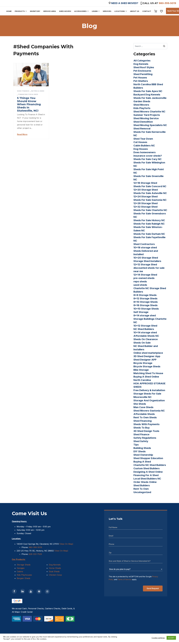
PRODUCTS (20, 11)
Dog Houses (140, 148)
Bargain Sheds (23, 578)
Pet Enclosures (142, 70)
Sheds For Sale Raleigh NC (149, 223)
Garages (20, 568)
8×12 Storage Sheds (145, 298)
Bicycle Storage (142, 363)
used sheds (140, 284)
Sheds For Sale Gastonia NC (150, 199)
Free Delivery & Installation (149, 390)
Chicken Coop (55, 575)
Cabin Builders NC (144, 145)
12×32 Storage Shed (145, 206)
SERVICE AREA (49, 11)
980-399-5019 (167, 3)
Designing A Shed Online (148, 471)
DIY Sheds (139, 451)
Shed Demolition (143, 121)
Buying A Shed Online (146, 376)
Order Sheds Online (145, 482)
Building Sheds (142, 448)
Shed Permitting (142, 74)
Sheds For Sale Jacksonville (149, 98)
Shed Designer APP (144, 359)
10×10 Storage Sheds (146, 308)
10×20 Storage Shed (145, 257)
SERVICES (107, 11)
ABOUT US (134, 11)
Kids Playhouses (24, 575)
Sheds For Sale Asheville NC (150, 193)
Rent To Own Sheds (145, 417)
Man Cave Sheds (143, 407)
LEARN (95, 11)
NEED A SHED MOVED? (124, 3)
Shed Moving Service (146, 118)
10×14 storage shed (145, 332)
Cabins (20, 571)
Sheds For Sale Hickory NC (149, 220)
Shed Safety (140, 441)
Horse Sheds (55, 568)
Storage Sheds (23, 564)
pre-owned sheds (144, 278)
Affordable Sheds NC (146, 335)
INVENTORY (35, 11)
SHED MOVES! (65, 11)
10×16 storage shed (145, 247)
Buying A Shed (37, 91)
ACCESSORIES (80, 11)
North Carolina (142, 380)
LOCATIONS (119, 11)
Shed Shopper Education (148, 458)
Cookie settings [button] (158, 638)
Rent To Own (141, 488)
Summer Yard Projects (146, 114)
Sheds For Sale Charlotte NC (150, 210)
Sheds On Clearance (145, 339)
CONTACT (146, 11)
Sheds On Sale (142, 342)
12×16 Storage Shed (145, 182)
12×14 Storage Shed (145, 274)
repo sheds (140, 281)
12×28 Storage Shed (145, 203)
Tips (136, 444)
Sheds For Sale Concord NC (149, 186)
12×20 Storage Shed (145, 189)
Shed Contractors (144, 244)
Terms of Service (125, 579)
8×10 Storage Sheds (145, 301)
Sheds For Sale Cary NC (147, 159)
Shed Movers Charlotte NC (149, 111)
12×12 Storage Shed (145, 264)
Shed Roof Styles (143, 67)
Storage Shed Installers (147, 261)
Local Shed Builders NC (147, 478)
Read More (22, 134)
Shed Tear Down (143, 138)
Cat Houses (140, 142)
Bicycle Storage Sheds (146, 366)
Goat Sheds (54, 571)
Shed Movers (141, 104)
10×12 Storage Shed (145, 325)
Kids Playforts (141, 108)
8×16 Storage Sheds (145, 305)
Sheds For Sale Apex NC (147, 91)
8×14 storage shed (144, 315)
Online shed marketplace (148, 352)
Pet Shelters (140, 81)
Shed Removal (141, 128)
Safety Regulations (144, 437)
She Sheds (139, 403)
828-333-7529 (35, 554)
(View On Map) (66, 544)
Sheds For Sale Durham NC (149, 233)
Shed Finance (23, 91)
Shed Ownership (143, 454)
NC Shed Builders (143, 329)
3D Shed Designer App (146, 356)
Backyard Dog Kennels (146, 94)
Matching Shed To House (148, 373)
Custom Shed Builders (146, 468)
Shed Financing (142, 420)
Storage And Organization (149, 400)
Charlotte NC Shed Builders (149, 465)
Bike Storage (141, 369)
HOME (9, 11)
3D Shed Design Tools (146, 431)
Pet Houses (140, 77)
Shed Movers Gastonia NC (149, 410)
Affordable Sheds (144, 414)
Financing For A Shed (28, 94)
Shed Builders (141, 485)
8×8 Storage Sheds (145, 295)
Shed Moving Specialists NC (150, 125)
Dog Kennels (140, 64)
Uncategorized (142, 492)
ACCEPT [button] (171, 638)
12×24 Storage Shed (145, 196)
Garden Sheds (141, 101)
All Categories (142, 60)
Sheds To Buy (141, 427)
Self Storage (140, 312)
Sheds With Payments (146, 424)
